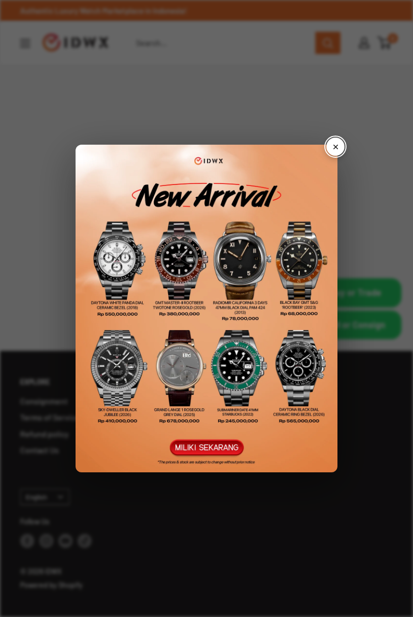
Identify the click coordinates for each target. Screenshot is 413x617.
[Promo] (206, 308)
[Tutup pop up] (335, 147)
